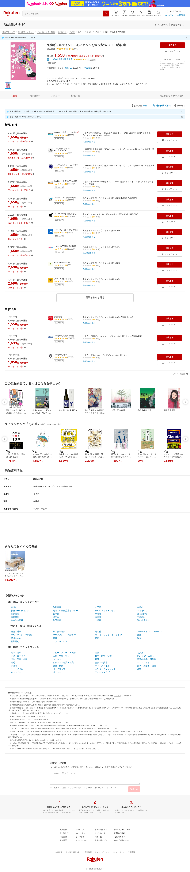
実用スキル (62, 32)
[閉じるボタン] (187, 37)
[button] (124, 13)
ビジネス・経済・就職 (46, 32)
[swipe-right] (185, 401)
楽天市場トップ (8, 32)
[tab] (15, 95)
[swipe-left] (4, 401)
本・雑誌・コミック (26, 32)
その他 (72, 32)
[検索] (106, 13)
